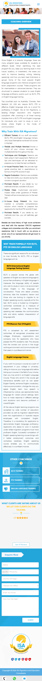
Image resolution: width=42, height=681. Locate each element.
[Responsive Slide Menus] (17, 4)
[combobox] (5, 572)
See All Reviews (21, 545)
